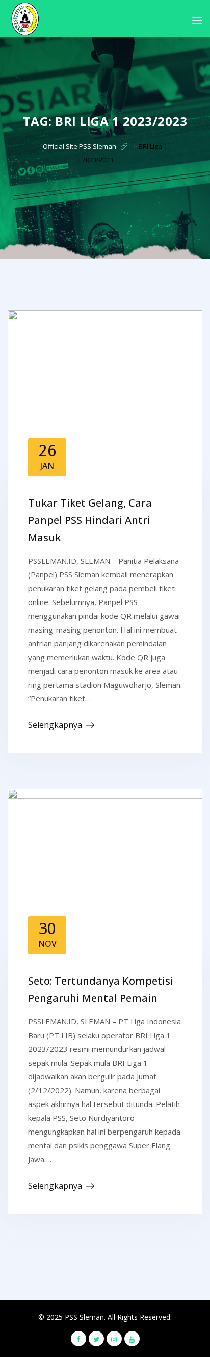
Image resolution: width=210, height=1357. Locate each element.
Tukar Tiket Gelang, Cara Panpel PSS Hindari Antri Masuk (90, 520)
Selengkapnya (55, 725)
